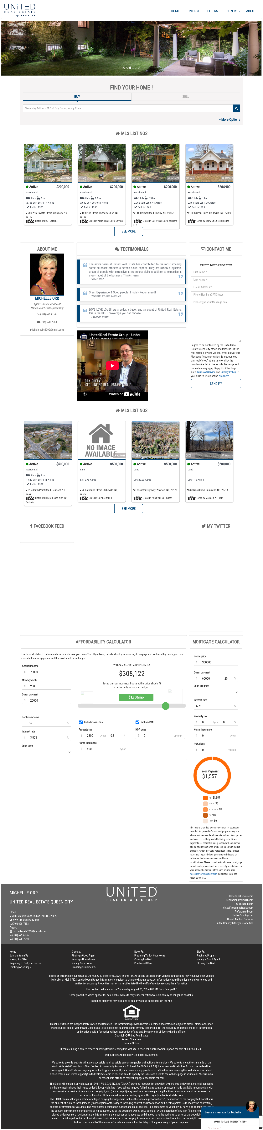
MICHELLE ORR (47, 298)
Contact (192, 11)
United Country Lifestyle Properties (234, 923)
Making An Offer (18, 959)
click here (224, 376)
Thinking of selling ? (20, 967)
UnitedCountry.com (243, 915)
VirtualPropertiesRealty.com (238, 907)
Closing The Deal (206, 963)
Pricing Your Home (82, 963)
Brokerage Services (83, 967)
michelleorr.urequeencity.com (203, 874)
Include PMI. (147, 722)
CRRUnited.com (244, 903)
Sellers (212, 11)
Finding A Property (207, 955)
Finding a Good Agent (83, 955)
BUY (77, 96)
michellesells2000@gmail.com (47, 329)
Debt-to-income (30, 717)
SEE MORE (128, 231)
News (137, 951)
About (251, 11)
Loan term (27, 745)
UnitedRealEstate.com (241, 896)
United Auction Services (240, 919)
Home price (200, 656)
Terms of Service (206, 372)
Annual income (30, 665)
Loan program (201, 685)
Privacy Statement (132, 1039)
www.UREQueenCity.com (25, 919)
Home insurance (88, 742)
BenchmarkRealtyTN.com (239, 900)
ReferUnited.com (244, 911)
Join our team (17, 955)
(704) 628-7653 (48, 322)
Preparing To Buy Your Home (149, 955)
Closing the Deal (143, 959)
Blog (199, 951)
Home (175, 11)
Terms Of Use (131, 1043)
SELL (185, 96)
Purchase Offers (143, 963)
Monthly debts (29, 680)
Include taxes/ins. (93, 722)
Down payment (30, 694)
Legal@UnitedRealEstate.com (167, 1095)
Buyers (232, 11)
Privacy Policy (228, 372)
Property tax (85, 729)
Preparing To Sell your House (25, 963)
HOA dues (141, 729)
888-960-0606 (194, 1049)
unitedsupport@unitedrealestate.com (91, 1074)
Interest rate (28, 731)
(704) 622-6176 (48, 314)
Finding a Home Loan (83, 959)
